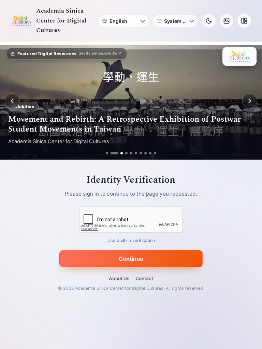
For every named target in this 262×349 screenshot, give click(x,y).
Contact (144, 278)
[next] (249, 100)
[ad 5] (131, 153)
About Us (119, 278)
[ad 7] (141, 153)
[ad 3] (119, 153)
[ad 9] (150, 153)
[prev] (12, 100)
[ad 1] (107, 153)
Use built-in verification (131, 240)
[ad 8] (145, 153)
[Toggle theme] (209, 21)
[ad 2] (112, 153)
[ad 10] (155, 153)
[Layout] (244, 21)
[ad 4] (126, 153)
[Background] (226, 21)
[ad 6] (136, 153)
